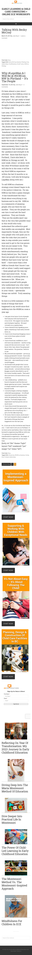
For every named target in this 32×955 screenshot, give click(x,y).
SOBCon (26, 64)
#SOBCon (17, 455)
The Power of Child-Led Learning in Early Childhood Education (15, 851)
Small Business (13, 64)
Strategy (4, 66)
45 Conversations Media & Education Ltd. (16, 2)
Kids (3, 457)
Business (22, 455)
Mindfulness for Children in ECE (12, 922)
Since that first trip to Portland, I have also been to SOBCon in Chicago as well (15, 157)
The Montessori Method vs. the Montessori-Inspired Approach (14, 883)
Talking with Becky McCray (14, 31)
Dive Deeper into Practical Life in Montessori (12, 819)
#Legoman (11, 455)
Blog (9, 60)
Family (27, 455)
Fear (27, 62)
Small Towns (20, 64)
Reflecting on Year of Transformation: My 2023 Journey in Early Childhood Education (15, 747)
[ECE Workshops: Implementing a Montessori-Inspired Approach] (16, 491)
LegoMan (5, 180)
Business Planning (21, 62)
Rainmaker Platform (16, 951)
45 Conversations (14, 393)
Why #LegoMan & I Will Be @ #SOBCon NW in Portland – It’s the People (15, 77)
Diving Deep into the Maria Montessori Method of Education (15, 788)
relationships (5, 64)
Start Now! (8, 517)
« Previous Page (6, 464)
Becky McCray (12, 62)
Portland (6, 457)
